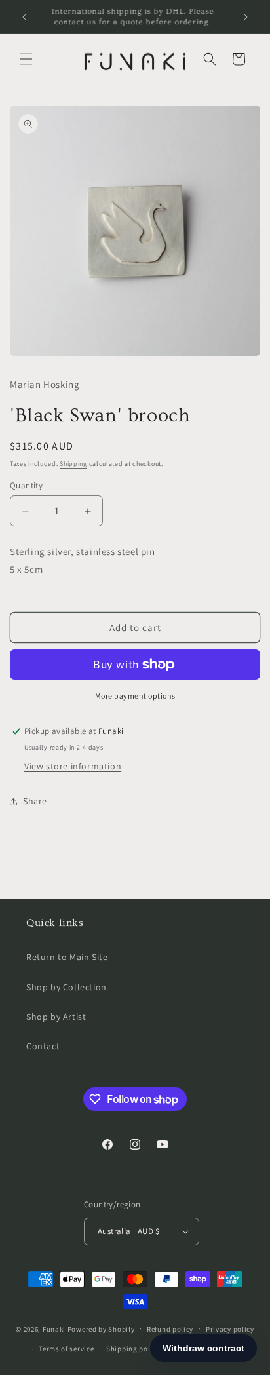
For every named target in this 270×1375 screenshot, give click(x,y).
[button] (26, 59)
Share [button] (35, 801)
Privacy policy (230, 1329)
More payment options (135, 696)
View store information (72, 766)
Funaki (54, 1328)
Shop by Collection (66, 987)
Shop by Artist (56, 1016)
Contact (43, 1046)
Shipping (73, 463)
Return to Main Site (66, 957)
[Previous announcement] (24, 17)
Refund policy (170, 1329)
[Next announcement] (245, 17)
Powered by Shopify (101, 1328)
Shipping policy (133, 1348)
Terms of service (66, 1348)
